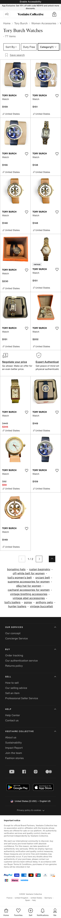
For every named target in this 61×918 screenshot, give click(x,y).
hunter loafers (17, 606)
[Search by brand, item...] (6, 14)
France (10, 898)
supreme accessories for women (29, 582)
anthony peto (44, 602)
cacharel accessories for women (29, 590)
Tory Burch (20, 23)
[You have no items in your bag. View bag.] (54, 14)
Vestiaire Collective (19, 731)
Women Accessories (43, 23)
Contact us (12, 720)
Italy (34, 900)
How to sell (12, 683)
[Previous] (22, 559)
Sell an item (12, 693)
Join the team (13, 753)
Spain (27, 900)
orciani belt (42, 578)
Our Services (14, 627)
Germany (48, 898)
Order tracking (14, 655)
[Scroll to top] (52, 559)
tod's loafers (12, 602)
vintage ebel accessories (29, 598)
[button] (54, 14)
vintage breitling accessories (28, 594)
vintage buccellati (41, 606)
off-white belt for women (29, 573)
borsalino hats (16, 569)
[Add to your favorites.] (27, 96)
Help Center (12, 715)
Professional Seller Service (21, 698)
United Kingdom (21, 898)
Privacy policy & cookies (29, 810)
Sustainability (13, 742)
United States (36, 898)
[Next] (39, 559)
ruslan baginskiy (39, 569)
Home (6, 23)
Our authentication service (21, 660)
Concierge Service (16, 638)
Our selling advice (16, 688)
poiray (28, 602)
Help (8, 709)
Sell (8, 676)
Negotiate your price (14, 362)
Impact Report (14, 748)
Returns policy (14, 666)
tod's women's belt (19, 578)
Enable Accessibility (30, 1)
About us (10, 737)
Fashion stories (14, 758)
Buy (7, 649)
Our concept (12, 633)
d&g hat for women (28, 586)
